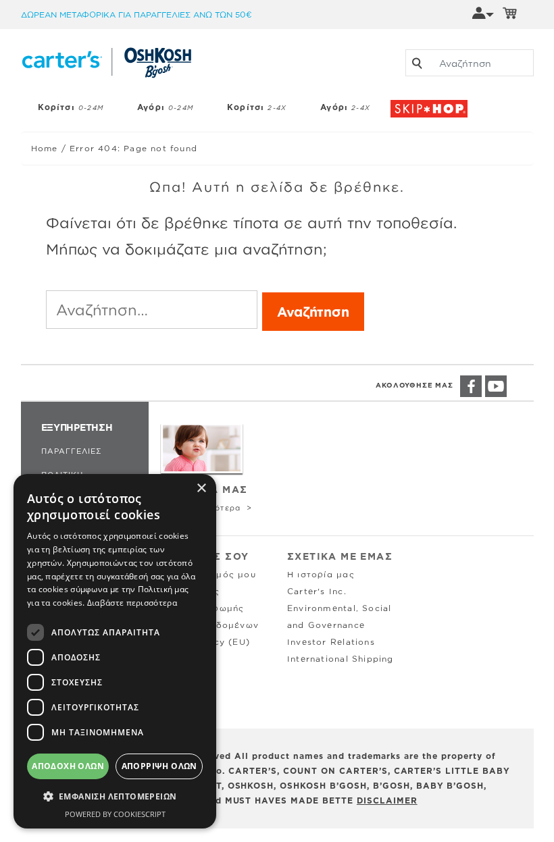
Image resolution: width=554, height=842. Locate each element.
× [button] (201, 488)
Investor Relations (331, 641)
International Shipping (340, 658)
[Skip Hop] (433, 102)
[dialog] (115, 651)
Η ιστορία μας (321, 574)
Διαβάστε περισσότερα (132, 602)
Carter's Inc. (317, 591)
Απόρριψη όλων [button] (159, 766)
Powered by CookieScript (115, 814)
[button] (115, 797)
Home (44, 148)
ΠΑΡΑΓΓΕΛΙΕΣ (71, 451)
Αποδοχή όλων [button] (68, 766)
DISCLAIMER (387, 800)
